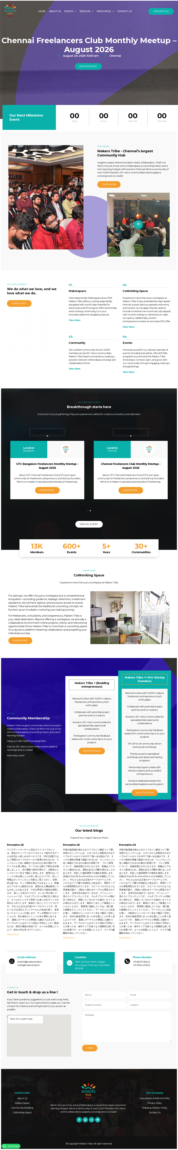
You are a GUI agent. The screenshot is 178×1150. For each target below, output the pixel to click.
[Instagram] (91, 1119)
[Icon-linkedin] (85, 1119)
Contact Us (124, 11)
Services (85, 11)
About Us (55, 11)
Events (68, 11)
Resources (104, 11)
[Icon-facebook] (79, 1119)
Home (41, 11)
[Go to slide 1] (87, 510)
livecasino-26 (15, 844)
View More (74, 320)
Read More (13, 934)
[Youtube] (97, 1119)
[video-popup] (138, 224)
